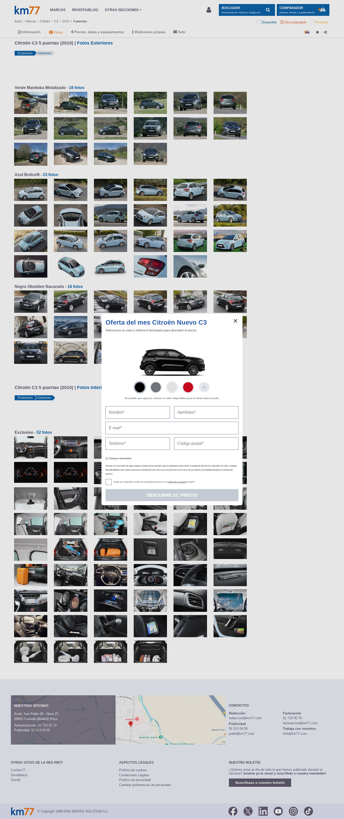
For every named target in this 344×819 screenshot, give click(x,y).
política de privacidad (177, 482)
